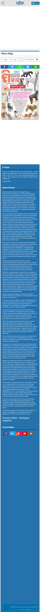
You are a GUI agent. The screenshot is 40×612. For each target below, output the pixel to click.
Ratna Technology (25, 609)
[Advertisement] (20, 27)
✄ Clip (14, 59)
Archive (36, 3)
